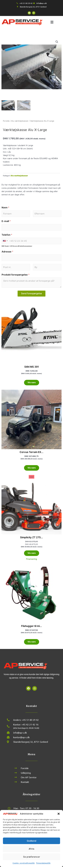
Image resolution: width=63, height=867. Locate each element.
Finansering (31, 559)
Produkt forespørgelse (15, 274)
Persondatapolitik (43, 863)
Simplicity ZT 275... (31, 537)
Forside (6, 121)
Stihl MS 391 (31, 366)
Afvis (31, 848)
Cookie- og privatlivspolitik (24, 863)
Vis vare (32, 382)
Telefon (7, 234)
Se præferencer (31, 856)
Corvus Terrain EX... (31, 452)
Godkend (31, 840)
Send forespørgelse (31, 293)
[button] (58, 813)
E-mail (6, 221)
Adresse (7, 251)
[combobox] (5, 241)
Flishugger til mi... (31, 626)
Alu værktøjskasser (19, 121)
